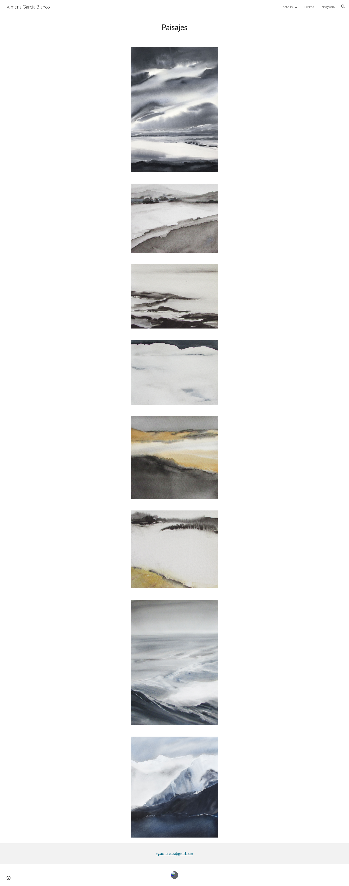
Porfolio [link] (286, 7)
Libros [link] (309, 7)
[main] (174, 27)
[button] (343, 6)
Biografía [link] (328, 7)
